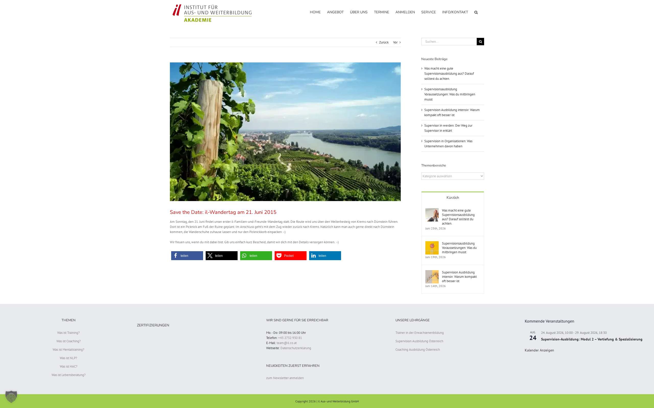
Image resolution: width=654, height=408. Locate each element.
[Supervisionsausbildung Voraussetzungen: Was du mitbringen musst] (432, 243)
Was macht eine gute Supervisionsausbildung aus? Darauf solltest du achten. (449, 73)
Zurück (384, 42)
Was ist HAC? (68, 366)
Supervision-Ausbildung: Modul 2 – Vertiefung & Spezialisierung (592, 339)
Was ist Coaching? (68, 341)
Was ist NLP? (68, 358)
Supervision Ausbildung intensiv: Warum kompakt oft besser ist (459, 276)
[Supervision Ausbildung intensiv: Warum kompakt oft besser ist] (432, 272)
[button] (476, 12)
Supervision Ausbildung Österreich (419, 341)
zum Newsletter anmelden (285, 378)
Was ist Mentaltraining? (68, 349)
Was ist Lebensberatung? (69, 375)
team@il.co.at (287, 343)
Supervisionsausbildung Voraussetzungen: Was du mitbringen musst (449, 94)
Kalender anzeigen (539, 350)
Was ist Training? (68, 332)
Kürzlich (453, 197)
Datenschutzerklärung (296, 348)
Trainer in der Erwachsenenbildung (419, 332)
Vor (395, 42)
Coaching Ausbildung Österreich (417, 349)
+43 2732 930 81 (290, 338)
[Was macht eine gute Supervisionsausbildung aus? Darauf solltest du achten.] (432, 210)
